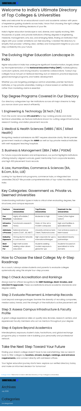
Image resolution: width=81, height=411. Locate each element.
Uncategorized (7, 403)
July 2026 (5, 391)
